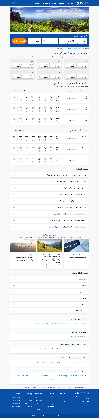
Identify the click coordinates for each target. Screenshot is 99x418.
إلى (71, 39)
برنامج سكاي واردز (46, 3)
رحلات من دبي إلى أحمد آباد (79, 375)
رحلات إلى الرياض (16, 397)
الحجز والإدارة (70, 3)
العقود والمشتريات (38, 400)
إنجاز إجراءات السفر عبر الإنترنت (38, 394)
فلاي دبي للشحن (50, 402)
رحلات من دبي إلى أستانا (80, 323)
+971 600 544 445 (84, 404)
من (85, 39)
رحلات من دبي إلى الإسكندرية (62, 376)
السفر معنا (61, 3)
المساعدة (37, 3)
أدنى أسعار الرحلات (29, 394)
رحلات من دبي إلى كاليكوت (60, 379)
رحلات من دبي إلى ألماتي (61, 323)
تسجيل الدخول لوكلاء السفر (40, 408)
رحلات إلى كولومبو (16, 406)
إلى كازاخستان (69, 48)
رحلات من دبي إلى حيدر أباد (22, 375)
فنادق (30, 400)
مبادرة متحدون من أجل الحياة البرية (50, 405)
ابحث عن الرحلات (19, 41)
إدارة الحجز (52, 393)
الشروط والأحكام (85, 401)
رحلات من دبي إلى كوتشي (80, 379)
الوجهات (54, 3)
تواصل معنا (51, 399)
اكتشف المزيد (80, 266)
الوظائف (30, 406)
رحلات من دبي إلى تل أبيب (41, 379)
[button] (49, 174)
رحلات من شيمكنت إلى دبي (41, 362)
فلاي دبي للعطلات (27, 403)
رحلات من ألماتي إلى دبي (61, 362)
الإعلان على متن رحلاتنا (39, 404)
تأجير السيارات (29, 397)
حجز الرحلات (62, 393)
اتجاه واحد (73, 36)
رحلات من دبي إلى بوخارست (43, 376)
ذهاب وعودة (82, 36)
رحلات (77, 48)
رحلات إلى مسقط (16, 400)
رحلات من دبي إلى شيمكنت (41, 323)
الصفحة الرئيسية (85, 48)
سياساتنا (87, 398)
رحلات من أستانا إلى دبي (80, 362)
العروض (63, 396)
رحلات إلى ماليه (16, 403)
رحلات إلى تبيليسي (18, 394)
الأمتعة (63, 402)
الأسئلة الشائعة (39, 397)
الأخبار (52, 396)
